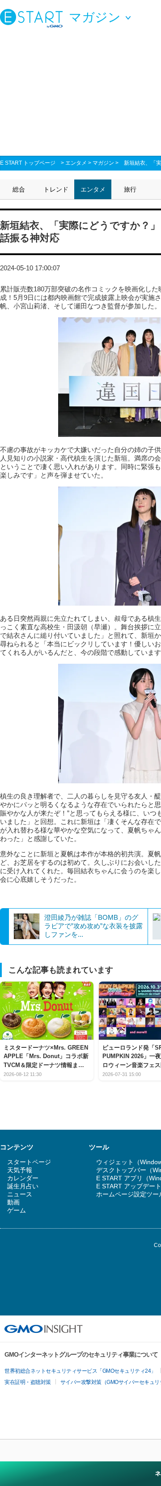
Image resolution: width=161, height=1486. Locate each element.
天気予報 (19, 1170)
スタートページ (29, 1162)
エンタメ (76, 163)
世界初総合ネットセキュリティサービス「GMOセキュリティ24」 (80, 1371)
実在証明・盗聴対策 (27, 1382)
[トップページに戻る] (33, 17)
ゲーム (16, 1210)
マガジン (103, 163)
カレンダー (22, 1178)
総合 (19, 189)
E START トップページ (27, 163)
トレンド (55, 189)
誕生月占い (22, 1186)
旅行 (130, 189)
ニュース (19, 1194)
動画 (13, 1202)
